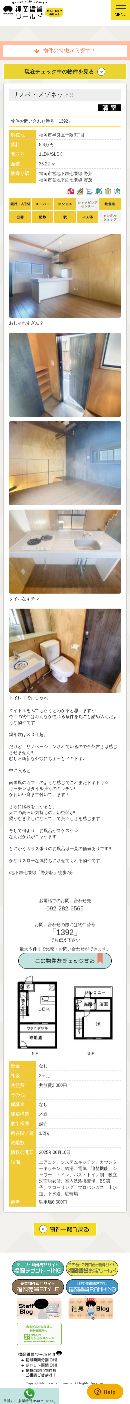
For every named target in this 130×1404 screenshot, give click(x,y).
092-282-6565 (65, 908)
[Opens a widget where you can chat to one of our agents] (105, 1392)
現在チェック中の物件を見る (59, 71)
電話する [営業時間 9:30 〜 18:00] (29, 1401)
